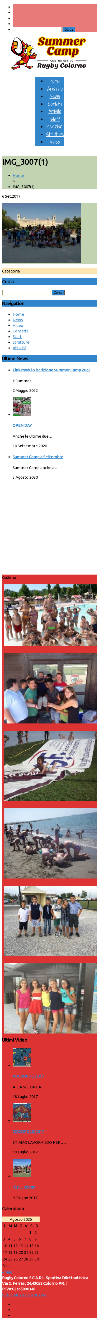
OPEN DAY (22, 425)
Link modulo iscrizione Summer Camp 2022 (51, 370)
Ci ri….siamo (24, 1187)
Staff (55, 119)
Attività (55, 111)
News (55, 96)
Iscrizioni (54, 126)
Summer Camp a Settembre (38, 456)
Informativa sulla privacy (24, 1294)
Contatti (55, 103)
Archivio (55, 88)
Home (55, 80)
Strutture (55, 134)
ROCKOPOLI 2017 (28, 1076)
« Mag (7, 1272)
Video (55, 141)
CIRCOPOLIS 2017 (28, 1131)
